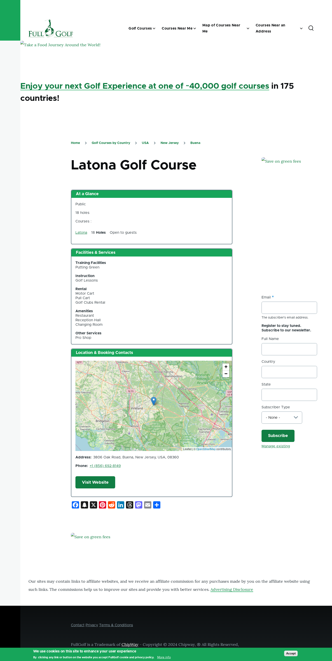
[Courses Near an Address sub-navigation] (304, 28)
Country (268, 361)
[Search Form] (311, 28)
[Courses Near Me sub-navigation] (197, 28)
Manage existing (276, 446)
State (266, 384)
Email (266, 297)
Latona (81, 232)
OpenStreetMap (206, 449)
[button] (154, 401)
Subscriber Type (276, 407)
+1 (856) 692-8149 (105, 466)
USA (145, 143)
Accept (291, 653)
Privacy (92, 625)
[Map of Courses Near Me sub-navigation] (251, 28)
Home (75, 143)
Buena (195, 143)
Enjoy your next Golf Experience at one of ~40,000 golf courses (144, 86)
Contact (77, 625)
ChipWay (130, 644)
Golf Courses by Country (111, 143)
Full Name (270, 339)
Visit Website (95, 483)
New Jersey (170, 143)
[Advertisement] (295, 244)
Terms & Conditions (116, 625)
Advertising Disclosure (231, 589)
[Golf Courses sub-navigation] (157, 28)
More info (164, 657)
